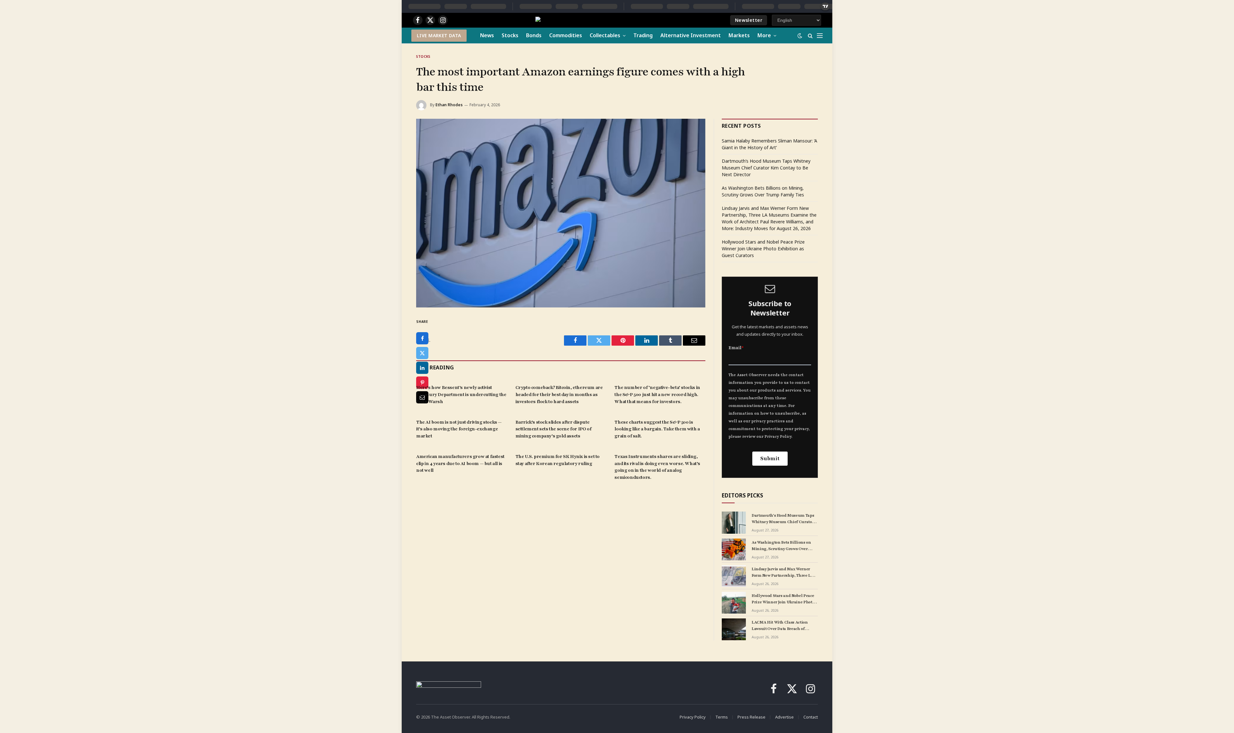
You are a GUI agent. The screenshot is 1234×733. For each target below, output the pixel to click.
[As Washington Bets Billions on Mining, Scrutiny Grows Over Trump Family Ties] (734, 549)
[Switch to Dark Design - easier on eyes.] (800, 35)
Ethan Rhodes (449, 105)
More (764, 35)
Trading (643, 35)
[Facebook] (422, 338)
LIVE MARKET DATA (439, 35)
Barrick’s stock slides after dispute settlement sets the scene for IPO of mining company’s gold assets (553, 429)
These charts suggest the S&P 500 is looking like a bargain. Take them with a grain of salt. (657, 429)
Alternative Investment (690, 35)
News (487, 35)
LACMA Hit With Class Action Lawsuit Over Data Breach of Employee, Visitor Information (781, 626)
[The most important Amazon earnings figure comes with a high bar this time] (560, 213)
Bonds (533, 35)
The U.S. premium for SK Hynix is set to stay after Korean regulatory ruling (557, 460)
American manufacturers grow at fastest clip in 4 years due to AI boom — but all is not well (460, 463)
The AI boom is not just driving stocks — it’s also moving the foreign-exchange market (459, 429)
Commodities (565, 35)
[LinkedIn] (422, 368)
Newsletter (748, 20)
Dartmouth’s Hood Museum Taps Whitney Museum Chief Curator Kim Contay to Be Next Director (766, 167)
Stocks (510, 35)
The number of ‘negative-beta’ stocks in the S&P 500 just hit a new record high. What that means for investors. (657, 394)
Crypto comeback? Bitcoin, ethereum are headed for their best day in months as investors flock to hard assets (559, 394)
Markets (739, 35)
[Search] (810, 35)
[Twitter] (422, 353)
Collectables (605, 35)
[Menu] (820, 35)
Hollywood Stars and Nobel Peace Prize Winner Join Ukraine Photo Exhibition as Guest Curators (763, 248)
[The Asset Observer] (591, 20)
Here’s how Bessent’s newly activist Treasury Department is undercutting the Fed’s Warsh (461, 394)
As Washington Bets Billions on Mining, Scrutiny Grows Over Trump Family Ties (781, 546)
